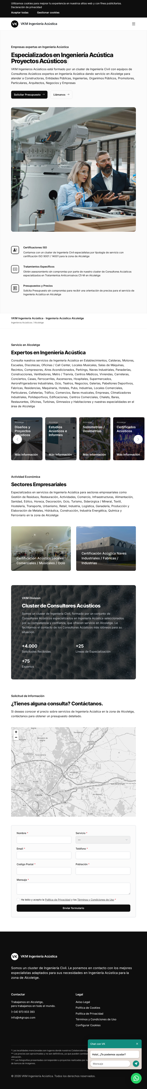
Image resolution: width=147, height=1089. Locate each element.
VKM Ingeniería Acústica (38, 24)
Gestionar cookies (48, 12)
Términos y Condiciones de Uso (95, 899)
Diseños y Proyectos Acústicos (23, 431)
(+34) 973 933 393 (23, 1011)
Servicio (81, 833)
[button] (138, 439)
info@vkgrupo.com (23, 1017)
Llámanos (59, 94)
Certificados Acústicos (126, 429)
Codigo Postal (26, 864)
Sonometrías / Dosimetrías (94, 429)
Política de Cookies (88, 1007)
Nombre (22, 833)
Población (82, 864)
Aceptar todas (20, 12)
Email (21, 848)
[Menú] (133, 24)
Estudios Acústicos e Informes (58, 431)
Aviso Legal (83, 1002)
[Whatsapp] (136, 1078)
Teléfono (82, 848)
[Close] (137, 1043)
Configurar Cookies (88, 1025)
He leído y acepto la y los (68, 899)
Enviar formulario (73, 908)
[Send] (136, 1064)
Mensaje (23, 879)
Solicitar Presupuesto (27, 94)
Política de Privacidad (57, 899)
